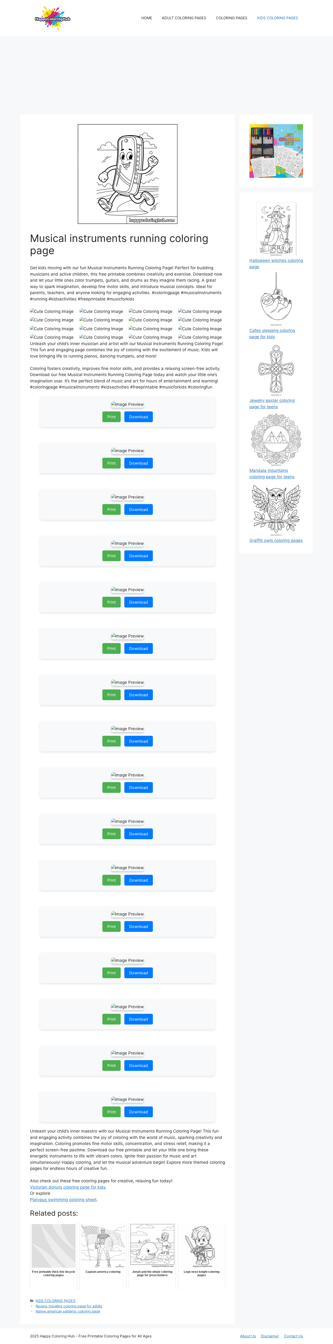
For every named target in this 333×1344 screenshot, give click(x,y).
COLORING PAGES (231, 18)
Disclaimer (270, 1336)
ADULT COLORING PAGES (184, 18)
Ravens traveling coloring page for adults (69, 1306)
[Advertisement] (166, 73)
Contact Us (293, 1336)
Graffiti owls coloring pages (276, 540)
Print (111, 416)
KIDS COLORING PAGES (277, 18)
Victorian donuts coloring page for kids (68, 1187)
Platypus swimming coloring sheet (63, 1199)
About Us (248, 1336)
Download (138, 416)
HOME (146, 18)
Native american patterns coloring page (68, 1311)
